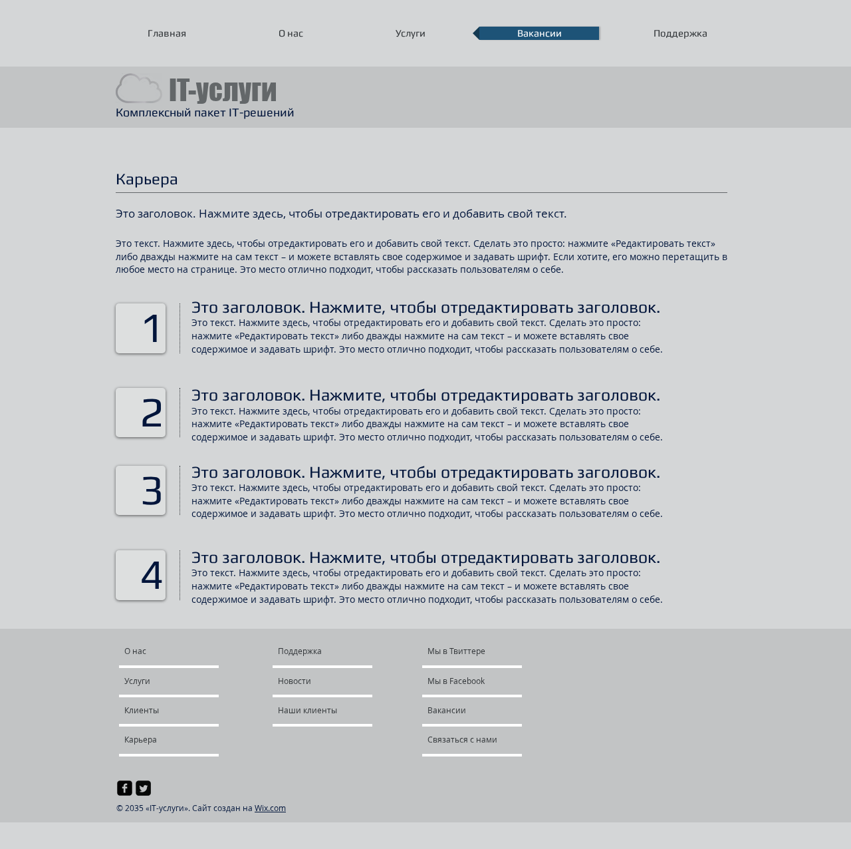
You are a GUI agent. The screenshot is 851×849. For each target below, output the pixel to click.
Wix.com (270, 807)
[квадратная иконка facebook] (124, 788)
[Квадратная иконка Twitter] (143, 788)
